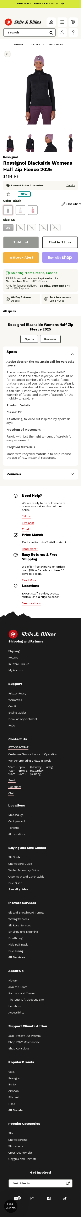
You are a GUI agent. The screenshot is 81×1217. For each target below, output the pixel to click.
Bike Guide (15, 883)
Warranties (15, 700)
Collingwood (16, 821)
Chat (61, 300)
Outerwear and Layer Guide (26, 876)
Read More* (30, 548)
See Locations (31, 603)
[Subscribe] (67, 1183)
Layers (36, 44)
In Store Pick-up (18, 664)
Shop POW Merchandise (24, 1042)
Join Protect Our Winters (24, 1035)
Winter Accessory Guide (23, 870)
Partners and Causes (21, 993)
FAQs (11, 725)
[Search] (51, 32)
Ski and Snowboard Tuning (25, 912)
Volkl (11, 1071)
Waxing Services (18, 919)
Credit (12, 706)
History (12, 980)
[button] (62, 22)
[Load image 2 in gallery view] (30, 143)
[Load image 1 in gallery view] (10, 143)
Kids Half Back (17, 944)
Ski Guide (14, 857)
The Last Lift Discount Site (26, 999)
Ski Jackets (15, 1146)
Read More (29, 580)
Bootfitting (15, 938)
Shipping (13, 651)
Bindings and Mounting (23, 931)
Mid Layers (56, 44)
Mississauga (15, 814)
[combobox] (29, 32)
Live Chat (28, 522)
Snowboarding (17, 1139)
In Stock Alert (21, 257)
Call (51, 300)
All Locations (17, 834)
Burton (12, 1084)
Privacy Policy (17, 693)
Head (11, 1103)
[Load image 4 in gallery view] (70, 143)
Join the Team (17, 987)
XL (55, 227)
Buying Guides (17, 712)
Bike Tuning (15, 951)
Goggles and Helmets (22, 1158)
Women (18, 44)
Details (70, 185)
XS (8, 227)
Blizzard (13, 1097)
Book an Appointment (22, 719)
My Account (16, 670)
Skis (10, 1133)
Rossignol (10, 157)
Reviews (50, 339)
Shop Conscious (18, 1048)
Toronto (13, 827)
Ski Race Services (19, 925)
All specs (9, 311)
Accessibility (16, 1012)
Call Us (26, 516)
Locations (14, 786)
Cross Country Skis (20, 1152)
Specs (29, 339)
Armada (13, 1090)
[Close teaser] (19, 1198)
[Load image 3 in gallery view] (50, 143)
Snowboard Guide (20, 863)
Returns (13, 657)
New (24, 194)
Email (25, 529)
